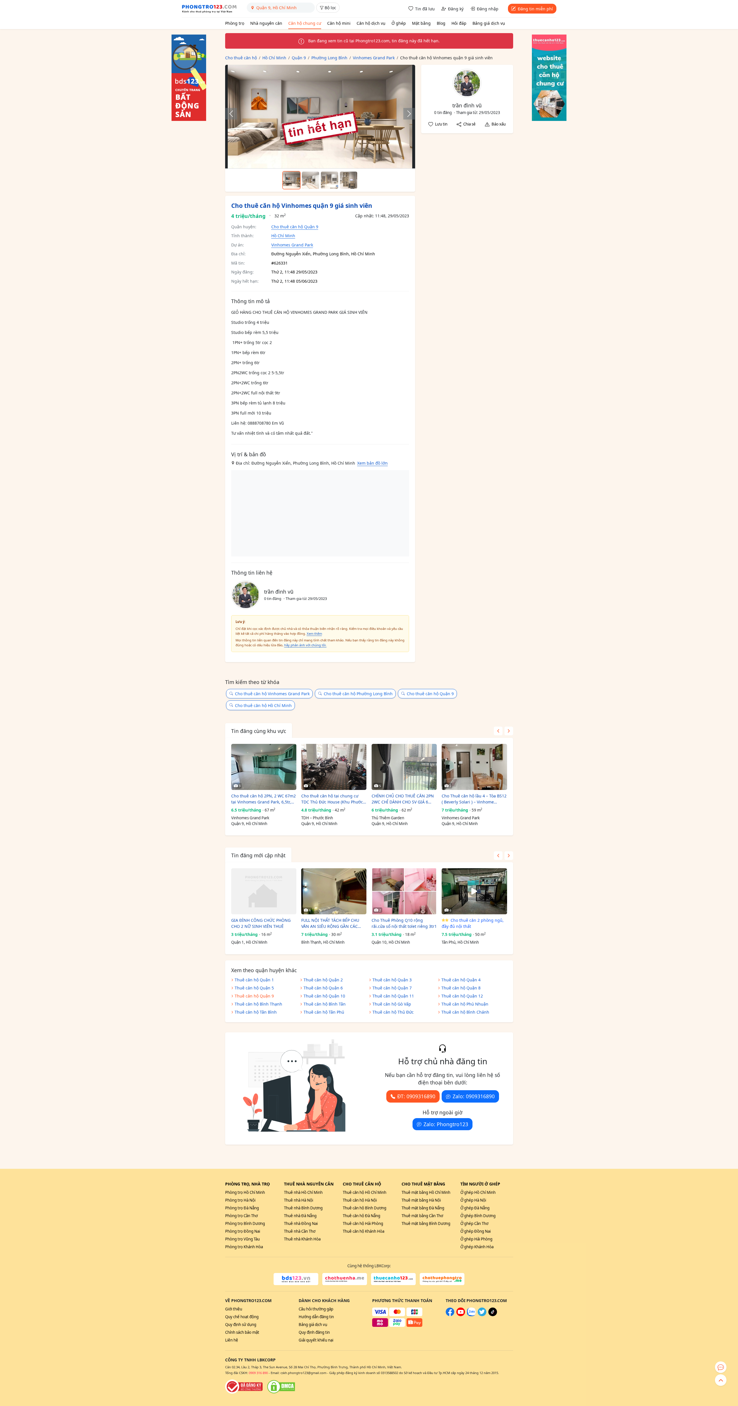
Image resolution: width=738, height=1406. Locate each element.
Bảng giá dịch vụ (488, 23)
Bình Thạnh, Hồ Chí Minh (322, 942)
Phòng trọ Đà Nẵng (242, 1208)
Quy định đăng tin (314, 1332)
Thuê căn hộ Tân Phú (324, 1012)
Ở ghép (398, 23)
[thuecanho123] (393, 1279)
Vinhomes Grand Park (292, 245)
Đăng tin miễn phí (535, 9)
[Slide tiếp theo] (406, 113)
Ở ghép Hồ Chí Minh (478, 1192)
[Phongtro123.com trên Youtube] (460, 1314)
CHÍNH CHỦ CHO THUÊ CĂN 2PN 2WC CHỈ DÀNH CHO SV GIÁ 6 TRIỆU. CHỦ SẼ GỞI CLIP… (403, 799)
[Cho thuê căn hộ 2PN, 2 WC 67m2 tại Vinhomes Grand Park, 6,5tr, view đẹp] (263, 767)
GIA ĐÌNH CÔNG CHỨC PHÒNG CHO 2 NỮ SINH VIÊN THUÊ (261, 923)
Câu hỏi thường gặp (316, 1309)
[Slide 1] (291, 180)
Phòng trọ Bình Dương (245, 1223)
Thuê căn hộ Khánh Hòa (363, 1231)
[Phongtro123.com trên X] (482, 1314)
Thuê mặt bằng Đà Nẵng (423, 1208)
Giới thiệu (233, 1309)
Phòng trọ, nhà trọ (247, 1184)
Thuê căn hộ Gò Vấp (391, 1004)
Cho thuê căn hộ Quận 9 (294, 226)
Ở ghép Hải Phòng (476, 1239)
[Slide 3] (329, 180)
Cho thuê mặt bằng (423, 1184)
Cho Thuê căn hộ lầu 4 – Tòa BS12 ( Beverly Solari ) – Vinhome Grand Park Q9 (474, 799)
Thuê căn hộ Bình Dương (364, 1208)
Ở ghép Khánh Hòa (477, 1246)
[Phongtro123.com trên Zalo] (471, 1314)
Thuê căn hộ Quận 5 (254, 988)
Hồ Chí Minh (283, 235)
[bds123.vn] (296, 1279)
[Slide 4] (348, 180)
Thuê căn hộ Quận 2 (323, 980)
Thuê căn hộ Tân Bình (256, 1012)
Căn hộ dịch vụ (371, 23)
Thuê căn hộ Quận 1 (254, 980)
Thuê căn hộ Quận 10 (324, 996)
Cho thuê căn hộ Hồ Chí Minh (263, 705)
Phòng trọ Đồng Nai (242, 1231)
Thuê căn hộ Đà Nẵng (361, 1215)
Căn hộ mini (339, 23)
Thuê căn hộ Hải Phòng (363, 1223)
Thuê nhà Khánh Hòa (302, 1239)
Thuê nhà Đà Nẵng (300, 1215)
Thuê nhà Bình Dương (303, 1208)
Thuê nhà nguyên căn (309, 1184)
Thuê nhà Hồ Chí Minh (303, 1192)
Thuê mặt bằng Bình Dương (426, 1223)
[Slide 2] (310, 180)
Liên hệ (231, 1340)
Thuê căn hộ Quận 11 (393, 996)
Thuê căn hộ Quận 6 (323, 988)
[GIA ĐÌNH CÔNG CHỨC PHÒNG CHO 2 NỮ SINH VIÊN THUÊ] (263, 891)
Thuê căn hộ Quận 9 (254, 996)
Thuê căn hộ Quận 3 (392, 980)
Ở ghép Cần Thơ (474, 1223)
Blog (441, 23)
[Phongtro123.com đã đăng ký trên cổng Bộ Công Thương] (244, 1387)
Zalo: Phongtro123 (445, 1124)
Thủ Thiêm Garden (388, 817)
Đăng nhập (487, 9)
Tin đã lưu (425, 9)
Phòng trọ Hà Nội (240, 1200)
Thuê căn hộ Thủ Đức (393, 1012)
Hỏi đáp (458, 23)
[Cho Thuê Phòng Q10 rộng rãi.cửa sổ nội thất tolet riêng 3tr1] (404, 891)
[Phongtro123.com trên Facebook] (450, 1314)
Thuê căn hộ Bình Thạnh (258, 1004)
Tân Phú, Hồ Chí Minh (460, 942)
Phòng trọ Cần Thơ (241, 1215)
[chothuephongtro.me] (442, 1279)
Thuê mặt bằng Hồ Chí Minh (426, 1192)
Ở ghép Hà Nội (473, 1200)
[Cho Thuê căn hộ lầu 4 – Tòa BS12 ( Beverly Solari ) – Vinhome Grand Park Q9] (474, 767)
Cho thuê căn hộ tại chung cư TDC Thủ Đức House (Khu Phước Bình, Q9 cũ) (332, 799)
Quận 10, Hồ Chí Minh (391, 942)
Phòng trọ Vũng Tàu (242, 1239)
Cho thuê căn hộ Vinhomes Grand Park (272, 693)
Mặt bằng (421, 23)
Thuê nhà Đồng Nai (301, 1223)
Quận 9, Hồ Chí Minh (249, 823)
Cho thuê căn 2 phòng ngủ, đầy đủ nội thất (473, 923)
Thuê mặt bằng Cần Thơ (422, 1215)
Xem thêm (314, 633)
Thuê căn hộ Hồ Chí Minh (364, 1192)
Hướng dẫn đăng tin (316, 1316)
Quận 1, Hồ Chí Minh (249, 942)
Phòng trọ (234, 23)
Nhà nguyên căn (266, 23)
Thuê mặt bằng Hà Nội (421, 1200)
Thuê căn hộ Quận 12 (462, 996)
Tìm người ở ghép (480, 1184)
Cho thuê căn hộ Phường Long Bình (358, 693)
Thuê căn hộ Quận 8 (461, 988)
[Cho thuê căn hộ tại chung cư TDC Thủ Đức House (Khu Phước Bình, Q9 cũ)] (333, 767)
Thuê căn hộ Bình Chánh (465, 1012)
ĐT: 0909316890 (416, 1096)
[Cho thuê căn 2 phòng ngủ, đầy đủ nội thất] (474, 891)
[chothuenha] (344, 1279)
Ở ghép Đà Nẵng (475, 1208)
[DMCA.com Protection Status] (281, 1387)
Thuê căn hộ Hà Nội (360, 1200)
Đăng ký (456, 9)
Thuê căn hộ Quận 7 (392, 988)
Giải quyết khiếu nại (316, 1340)
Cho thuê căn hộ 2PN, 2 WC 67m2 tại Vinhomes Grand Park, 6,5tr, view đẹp (263, 799)
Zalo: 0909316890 (474, 1096)
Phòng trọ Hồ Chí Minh (245, 1192)
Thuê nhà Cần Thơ (299, 1231)
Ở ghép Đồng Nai (475, 1231)
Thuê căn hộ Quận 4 (461, 980)
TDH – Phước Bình (317, 817)
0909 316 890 (258, 1373)
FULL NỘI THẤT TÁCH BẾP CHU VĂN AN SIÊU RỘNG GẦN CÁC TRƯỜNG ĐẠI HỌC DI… (330, 923)
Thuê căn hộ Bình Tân (325, 1004)
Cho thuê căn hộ (362, 1184)
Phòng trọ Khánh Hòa (244, 1246)
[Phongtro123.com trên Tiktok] (492, 1314)
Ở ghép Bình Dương (478, 1215)
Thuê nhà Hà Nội (298, 1200)
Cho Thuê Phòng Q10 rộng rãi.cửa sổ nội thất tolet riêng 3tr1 (404, 923)
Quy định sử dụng (240, 1324)
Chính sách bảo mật (242, 1332)
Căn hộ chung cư (304, 23)
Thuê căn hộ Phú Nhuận (464, 1004)
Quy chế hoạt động (242, 1316)
